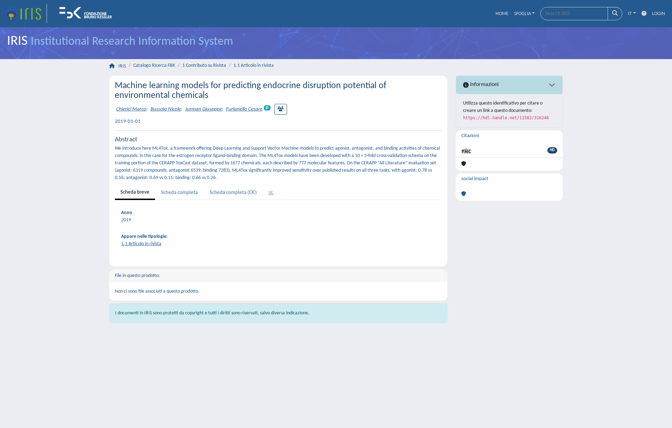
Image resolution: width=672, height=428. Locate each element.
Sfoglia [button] (522, 13)
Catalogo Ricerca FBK (154, 65)
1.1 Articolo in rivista (253, 65)
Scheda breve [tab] (134, 192)
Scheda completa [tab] (179, 192)
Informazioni (484, 84)
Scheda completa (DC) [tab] (233, 192)
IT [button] (630, 13)
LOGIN (658, 13)
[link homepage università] (87, 13)
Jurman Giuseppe (203, 109)
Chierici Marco (131, 109)
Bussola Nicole (165, 109)
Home (502, 13)
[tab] (271, 193)
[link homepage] (25, 13)
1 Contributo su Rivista (204, 65)
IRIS (122, 66)
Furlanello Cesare (244, 109)
